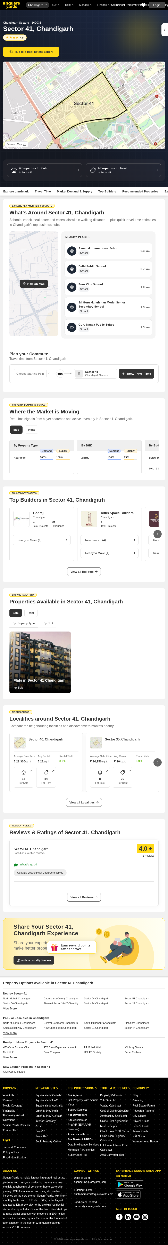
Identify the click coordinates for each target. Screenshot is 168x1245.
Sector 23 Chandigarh (137, 1003)
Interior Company (45, 1121)
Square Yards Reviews (16, 1125)
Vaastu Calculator (110, 1105)
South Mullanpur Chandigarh (100, 1023)
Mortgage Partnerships (81, 1149)
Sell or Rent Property (123, 4)
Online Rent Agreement (114, 1121)
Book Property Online (48, 1141)
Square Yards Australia (48, 1105)
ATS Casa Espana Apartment (60, 1047)
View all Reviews (82, 897)
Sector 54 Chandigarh (96, 998)
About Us (8, 1095)
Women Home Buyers (146, 1141)
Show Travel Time (138, 373)
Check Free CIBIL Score (114, 1131)
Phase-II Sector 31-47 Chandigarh (62, 1003)
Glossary (138, 1100)
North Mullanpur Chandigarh (19, 1023)
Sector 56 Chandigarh (15, 1003)
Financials (9, 1110)
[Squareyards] (11, 5)
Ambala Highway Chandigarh (19, 1027)
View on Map (36, 283)
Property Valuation (111, 1095)
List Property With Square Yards (83, 1102)
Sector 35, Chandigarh (122, 739)
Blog (135, 1095)
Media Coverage (12, 1105)
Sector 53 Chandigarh (137, 998)
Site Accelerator (77, 1119)
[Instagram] (145, 1217)
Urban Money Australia (48, 1115)
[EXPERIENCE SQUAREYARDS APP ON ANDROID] (130, 1187)
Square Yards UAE (46, 1100)
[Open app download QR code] (164, 29)
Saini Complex (52, 1052)
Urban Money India (46, 1110)
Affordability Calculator (113, 1115)
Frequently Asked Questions (13, 1117)
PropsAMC (41, 1136)
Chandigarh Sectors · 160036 (22, 22)
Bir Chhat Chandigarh (137, 1023)
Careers (7, 1100)
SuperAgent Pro (77, 1154)
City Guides (139, 1115)
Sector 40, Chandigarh (45, 739)
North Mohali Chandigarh (17, 998)
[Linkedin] (128, 1217)
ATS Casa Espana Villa (16, 1047)
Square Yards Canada (48, 1095)
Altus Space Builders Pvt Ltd (119, 513)
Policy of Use (11, 1152)
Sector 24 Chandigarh (96, 1003)
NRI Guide (139, 1136)
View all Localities (82, 802)
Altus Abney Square (14, 1071)
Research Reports (143, 1110)
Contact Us (9, 1130)
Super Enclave (133, 1052)
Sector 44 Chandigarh (137, 1027)
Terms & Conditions (14, 1147)
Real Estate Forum (144, 1105)
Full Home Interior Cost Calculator (114, 1147)
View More (10, 1008)
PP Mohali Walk (93, 1047)
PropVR (40, 1131)
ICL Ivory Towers (134, 1047)
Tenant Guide (140, 1131)
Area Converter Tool (112, 1154)
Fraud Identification (14, 1157)
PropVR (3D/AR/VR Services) (79, 1127)
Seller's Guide (141, 1126)
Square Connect (77, 1109)
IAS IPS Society (92, 1052)
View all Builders (82, 571)
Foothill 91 (9, 1052)
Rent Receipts (108, 1126)
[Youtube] (136, 1217)
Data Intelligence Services (83, 1144)
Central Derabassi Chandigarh (61, 1023)
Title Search (107, 1100)
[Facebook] (119, 1217)
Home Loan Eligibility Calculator (112, 1138)
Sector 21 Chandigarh (96, 1027)
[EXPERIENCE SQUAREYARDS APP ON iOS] (128, 1197)
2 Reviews (148, 855)
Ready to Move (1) (29, 540)
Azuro (38, 1126)
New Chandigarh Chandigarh (60, 1027)
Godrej (38, 513)
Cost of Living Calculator (114, 1110)
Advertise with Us (78, 1134)
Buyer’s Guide (141, 1121)
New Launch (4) (95, 540)
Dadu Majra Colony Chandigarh (61, 998)
